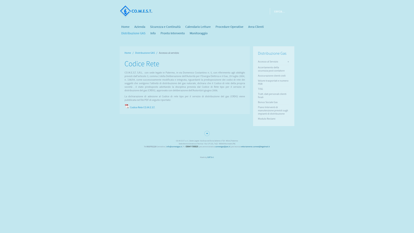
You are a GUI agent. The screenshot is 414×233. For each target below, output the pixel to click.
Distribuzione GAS (145, 52)
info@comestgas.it (174, 146)
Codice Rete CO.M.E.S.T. (142, 107)
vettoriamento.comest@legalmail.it (255, 146)
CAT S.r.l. (210, 157)
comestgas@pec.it (222, 146)
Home (128, 52)
